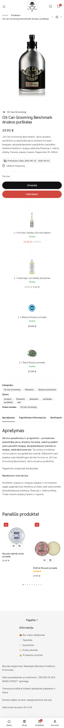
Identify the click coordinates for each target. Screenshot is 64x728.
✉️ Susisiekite (26, 645)
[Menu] (5, 6)
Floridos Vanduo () (33, 232)
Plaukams (29, 389)
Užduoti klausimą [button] (15, 165)
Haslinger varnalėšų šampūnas (34, 278)
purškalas (47, 399)
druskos (7, 399)
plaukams (34, 399)
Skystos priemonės (47, 389)
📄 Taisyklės (25, 640)
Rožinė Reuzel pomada (45, 568)
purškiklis (8, 402)
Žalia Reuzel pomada (34, 362)
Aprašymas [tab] (8, 417)
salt (19, 402)
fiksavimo (20, 399)
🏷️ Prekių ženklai (28, 650)
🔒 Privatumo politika (31, 655)
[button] (13, 545)
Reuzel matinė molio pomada (13, 555)
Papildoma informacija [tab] (32, 417)
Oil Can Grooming (16, 112)
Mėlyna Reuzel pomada (34, 317)
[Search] (50, 6)
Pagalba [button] (31, 620)
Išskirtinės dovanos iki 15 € (17, 707)
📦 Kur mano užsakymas (32, 635)
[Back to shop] (57, 17)
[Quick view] (13, 545)
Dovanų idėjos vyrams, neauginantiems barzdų (27, 699)
